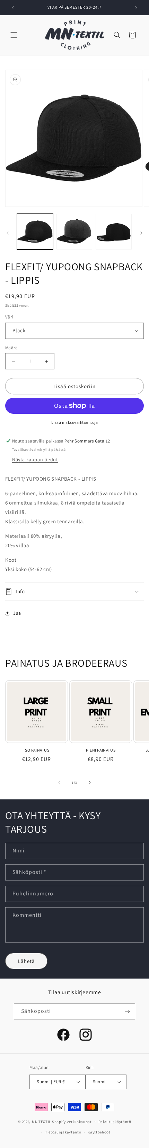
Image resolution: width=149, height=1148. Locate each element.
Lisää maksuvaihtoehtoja (74, 422)
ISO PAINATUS (36, 750)
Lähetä (26, 961)
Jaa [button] (17, 613)
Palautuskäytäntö (114, 1121)
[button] (13, 35)
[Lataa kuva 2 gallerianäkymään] (74, 232)
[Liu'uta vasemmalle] (7, 233)
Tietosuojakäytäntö (63, 1132)
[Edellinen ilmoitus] (12, 7)
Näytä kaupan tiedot (35, 459)
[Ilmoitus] (136, 7)
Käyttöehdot (99, 1132)
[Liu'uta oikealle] (141, 233)
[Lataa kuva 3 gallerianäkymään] (114, 232)
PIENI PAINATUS (100, 750)
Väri (9, 317)
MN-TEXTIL (41, 1121)
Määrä (11, 348)
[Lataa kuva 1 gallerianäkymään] (35, 232)
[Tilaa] (127, 1011)
